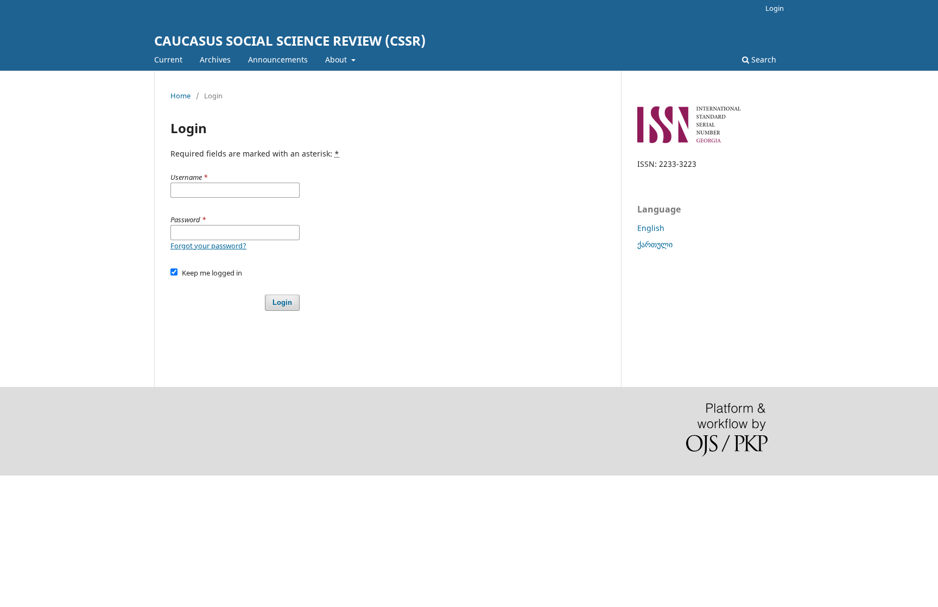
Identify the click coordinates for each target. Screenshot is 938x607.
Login (774, 8)
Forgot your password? (208, 246)
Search (762, 59)
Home (180, 96)
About (337, 59)
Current (168, 59)
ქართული (655, 244)
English (650, 228)
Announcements (278, 59)
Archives (215, 59)
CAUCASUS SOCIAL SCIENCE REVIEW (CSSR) (290, 40)
